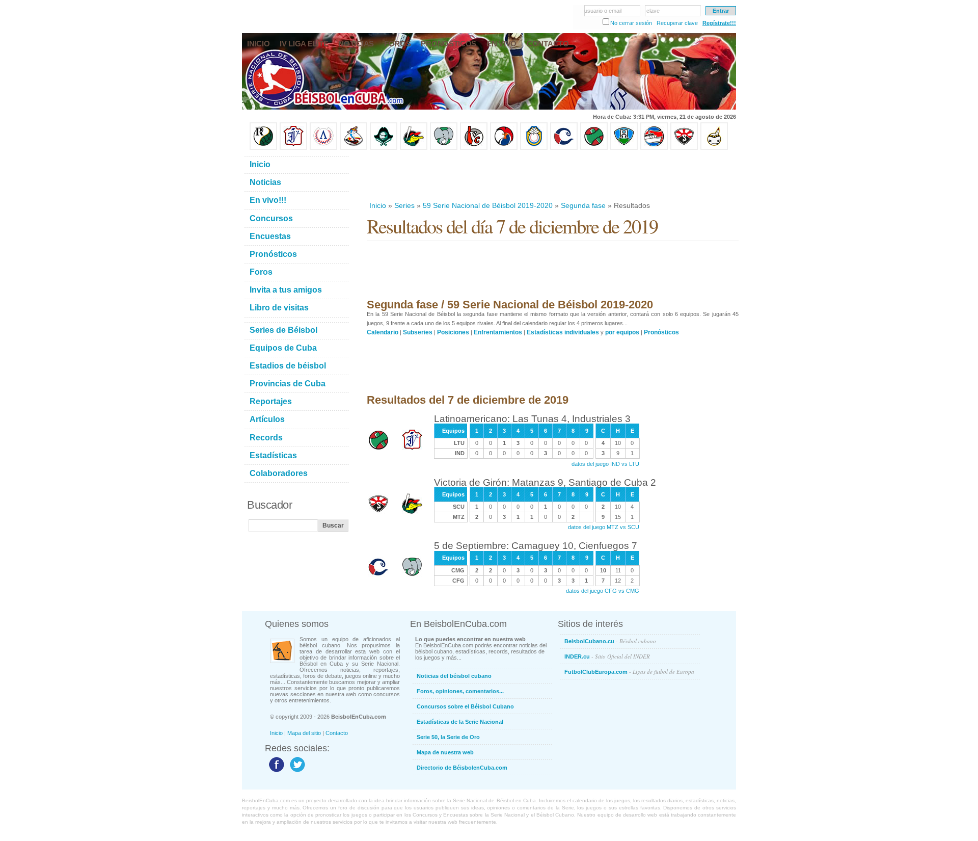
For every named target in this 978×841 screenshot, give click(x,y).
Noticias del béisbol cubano (454, 676)
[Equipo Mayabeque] (353, 148)
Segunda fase (583, 205)
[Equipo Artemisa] (323, 148)
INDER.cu (607, 656)
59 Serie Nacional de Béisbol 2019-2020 (488, 205)
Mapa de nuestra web (445, 752)
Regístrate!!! (719, 23)
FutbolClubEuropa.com (629, 671)
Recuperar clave (677, 23)
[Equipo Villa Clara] (473, 148)
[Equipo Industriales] (293, 148)
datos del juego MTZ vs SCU (603, 527)
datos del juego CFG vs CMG (602, 591)
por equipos (622, 332)
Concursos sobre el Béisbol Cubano (465, 706)
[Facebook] (275, 772)
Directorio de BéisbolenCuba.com (462, 768)
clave (653, 11)
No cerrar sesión (631, 23)
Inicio (377, 205)
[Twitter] (296, 772)
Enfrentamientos (498, 332)
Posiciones (453, 332)
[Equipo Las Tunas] (594, 148)
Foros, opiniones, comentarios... (460, 691)
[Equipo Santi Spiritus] (504, 148)
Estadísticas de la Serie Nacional (460, 722)
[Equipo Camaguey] (564, 148)
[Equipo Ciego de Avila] (534, 148)
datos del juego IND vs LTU (605, 464)
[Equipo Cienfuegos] (443, 148)
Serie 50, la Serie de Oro (448, 737)
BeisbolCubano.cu (610, 641)
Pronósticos (661, 332)
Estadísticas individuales (563, 332)
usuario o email (602, 11)
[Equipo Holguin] (624, 148)
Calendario (382, 332)
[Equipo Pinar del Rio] (263, 148)
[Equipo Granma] (654, 148)
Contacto (336, 733)
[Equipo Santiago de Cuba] (684, 148)
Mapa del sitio (304, 733)
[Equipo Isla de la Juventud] (383, 148)
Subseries (417, 332)
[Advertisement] (552, 175)
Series (404, 205)
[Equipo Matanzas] (413, 148)
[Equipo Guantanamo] (714, 148)
